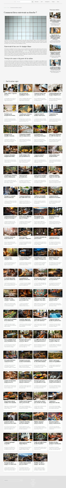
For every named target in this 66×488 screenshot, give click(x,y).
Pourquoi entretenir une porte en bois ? (40, 237)
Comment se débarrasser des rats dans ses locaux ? (54, 403)
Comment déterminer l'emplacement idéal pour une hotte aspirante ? (9, 157)
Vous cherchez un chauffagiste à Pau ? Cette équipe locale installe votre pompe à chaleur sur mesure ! (55, 37)
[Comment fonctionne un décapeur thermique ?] (10, 211)
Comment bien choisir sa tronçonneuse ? (54, 278)
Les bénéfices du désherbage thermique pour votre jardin (40, 136)
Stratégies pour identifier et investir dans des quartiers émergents (9, 136)
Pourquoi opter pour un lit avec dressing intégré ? (40, 279)
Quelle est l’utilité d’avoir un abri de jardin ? (40, 443)
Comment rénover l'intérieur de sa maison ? (55, 197)
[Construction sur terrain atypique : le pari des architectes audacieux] (55, 48)
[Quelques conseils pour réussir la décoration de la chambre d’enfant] (55, 375)
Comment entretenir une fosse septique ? (24, 422)
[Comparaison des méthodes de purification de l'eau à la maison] (55, 108)
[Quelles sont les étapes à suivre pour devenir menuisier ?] (25, 395)
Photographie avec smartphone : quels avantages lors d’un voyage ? (39, 218)
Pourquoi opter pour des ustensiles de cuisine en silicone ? (40, 382)
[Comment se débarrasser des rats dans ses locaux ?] (55, 395)
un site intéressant (26, 51)
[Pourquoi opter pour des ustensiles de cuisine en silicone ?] (40, 375)
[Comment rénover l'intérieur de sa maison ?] (55, 190)
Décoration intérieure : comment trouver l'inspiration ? (10, 362)
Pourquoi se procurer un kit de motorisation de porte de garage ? (24, 362)
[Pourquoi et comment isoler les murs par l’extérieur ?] (10, 190)
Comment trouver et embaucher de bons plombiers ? (54, 238)
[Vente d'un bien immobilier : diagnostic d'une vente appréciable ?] (25, 231)
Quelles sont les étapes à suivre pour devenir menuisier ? (25, 403)
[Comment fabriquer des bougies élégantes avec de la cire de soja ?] (55, 88)
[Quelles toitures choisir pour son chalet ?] (25, 457)
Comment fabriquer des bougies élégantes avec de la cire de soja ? (55, 95)
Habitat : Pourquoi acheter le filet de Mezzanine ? (38, 423)
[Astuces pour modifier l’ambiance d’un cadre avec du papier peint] (40, 293)
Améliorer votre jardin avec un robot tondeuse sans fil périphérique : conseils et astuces (40, 198)
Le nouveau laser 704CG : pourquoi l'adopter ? (25, 258)
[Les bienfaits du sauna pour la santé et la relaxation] (25, 293)
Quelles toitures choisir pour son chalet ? (25, 463)
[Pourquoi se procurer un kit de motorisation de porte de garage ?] (25, 354)
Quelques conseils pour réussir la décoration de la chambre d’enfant (55, 382)
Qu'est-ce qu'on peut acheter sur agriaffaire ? (55, 361)
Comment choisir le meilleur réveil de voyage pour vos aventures (39, 157)
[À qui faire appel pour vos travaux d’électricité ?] (25, 313)
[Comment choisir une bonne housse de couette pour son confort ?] (10, 231)
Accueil (5, 7)
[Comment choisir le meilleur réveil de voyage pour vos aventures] (40, 149)
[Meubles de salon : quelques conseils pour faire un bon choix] (55, 436)
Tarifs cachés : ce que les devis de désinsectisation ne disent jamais (55, 21)
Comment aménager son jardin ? (9, 443)
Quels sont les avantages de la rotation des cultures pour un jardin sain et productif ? (10, 321)
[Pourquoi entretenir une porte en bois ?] (40, 231)
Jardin (42, 1)
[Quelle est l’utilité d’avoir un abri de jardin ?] (40, 436)
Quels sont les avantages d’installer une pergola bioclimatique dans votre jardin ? (40, 177)
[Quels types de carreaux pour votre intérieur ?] (40, 313)
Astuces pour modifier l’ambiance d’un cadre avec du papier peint (39, 300)
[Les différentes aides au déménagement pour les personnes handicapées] (40, 334)
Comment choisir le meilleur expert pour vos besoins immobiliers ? (40, 116)
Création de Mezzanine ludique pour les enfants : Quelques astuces (10, 383)
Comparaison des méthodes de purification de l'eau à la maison (55, 116)
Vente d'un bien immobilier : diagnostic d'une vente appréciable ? (25, 239)
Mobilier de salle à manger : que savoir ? (39, 463)
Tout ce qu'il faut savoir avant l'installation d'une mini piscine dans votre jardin (10, 341)
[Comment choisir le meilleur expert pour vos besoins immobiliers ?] (40, 108)
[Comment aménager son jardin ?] (10, 436)
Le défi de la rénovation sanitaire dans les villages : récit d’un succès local (55, 68)
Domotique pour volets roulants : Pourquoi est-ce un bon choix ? (40, 259)
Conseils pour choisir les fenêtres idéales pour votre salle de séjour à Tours (10, 177)
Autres (58, 1)
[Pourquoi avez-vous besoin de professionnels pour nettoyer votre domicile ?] (55, 211)
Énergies (53, 1)
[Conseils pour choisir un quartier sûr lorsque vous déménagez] (25, 108)
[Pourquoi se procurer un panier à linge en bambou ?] (55, 334)
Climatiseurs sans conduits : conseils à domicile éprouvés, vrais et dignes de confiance (10, 300)
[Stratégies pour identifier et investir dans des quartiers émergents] (10, 129)
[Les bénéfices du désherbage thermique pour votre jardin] (40, 129)
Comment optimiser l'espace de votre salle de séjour (55, 177)
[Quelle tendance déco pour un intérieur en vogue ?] (25, 149)
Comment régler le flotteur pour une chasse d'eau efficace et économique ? (10, 424)
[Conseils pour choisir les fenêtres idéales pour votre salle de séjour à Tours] (10, 170)
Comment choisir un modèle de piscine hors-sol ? (55, 321)
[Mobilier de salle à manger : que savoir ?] (40, 457)
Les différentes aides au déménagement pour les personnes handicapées (40, 341)
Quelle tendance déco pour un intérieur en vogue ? (24, 156)
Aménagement (47, 1)
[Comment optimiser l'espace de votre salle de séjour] (55, 170)
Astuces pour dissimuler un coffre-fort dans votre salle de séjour (55, 136)
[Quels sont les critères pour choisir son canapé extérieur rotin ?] (40, 395)
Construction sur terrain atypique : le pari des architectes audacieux (55, 53)
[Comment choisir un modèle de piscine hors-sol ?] (55, 313)
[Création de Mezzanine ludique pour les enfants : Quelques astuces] (10, 375)
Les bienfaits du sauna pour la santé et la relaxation (25, 300)
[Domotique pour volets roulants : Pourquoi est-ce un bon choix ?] (40, 252)
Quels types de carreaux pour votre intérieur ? (40, 320)
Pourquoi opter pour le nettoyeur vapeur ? (25, 340)
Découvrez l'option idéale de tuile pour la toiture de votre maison (55, 423)
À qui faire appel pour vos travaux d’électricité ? (25, 321)
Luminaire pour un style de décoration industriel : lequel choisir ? (40, 362)
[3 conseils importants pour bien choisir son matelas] (10, 272)
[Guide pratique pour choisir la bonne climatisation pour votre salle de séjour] (55, 149)
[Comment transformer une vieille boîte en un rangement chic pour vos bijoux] (25, 190)
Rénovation (36, 1)
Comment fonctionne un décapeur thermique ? (10, 217)
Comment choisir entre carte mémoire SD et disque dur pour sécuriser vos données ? (40, 95)
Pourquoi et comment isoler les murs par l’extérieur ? (9, 197)
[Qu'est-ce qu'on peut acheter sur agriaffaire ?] (55, 354)
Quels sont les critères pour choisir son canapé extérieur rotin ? (40, 403)
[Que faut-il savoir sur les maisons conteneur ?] (25, 375)
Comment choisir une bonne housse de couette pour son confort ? (9, 239)
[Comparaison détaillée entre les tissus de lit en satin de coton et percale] (25, 129)
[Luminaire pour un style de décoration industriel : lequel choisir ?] (40, 354)
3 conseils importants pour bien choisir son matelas (9, 279)
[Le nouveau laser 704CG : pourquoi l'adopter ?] (25, 252)
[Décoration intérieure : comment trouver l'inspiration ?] (10, 354)
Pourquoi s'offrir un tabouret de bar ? (54, 299)
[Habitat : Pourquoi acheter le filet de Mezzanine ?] (40, 416)
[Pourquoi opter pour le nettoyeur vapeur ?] (25, 334)
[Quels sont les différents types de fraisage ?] (25, 211)
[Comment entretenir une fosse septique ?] (25, 416)
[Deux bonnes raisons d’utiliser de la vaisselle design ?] (10, 395)
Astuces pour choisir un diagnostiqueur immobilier (25, 444)
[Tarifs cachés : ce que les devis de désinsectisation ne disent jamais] (55, 15)
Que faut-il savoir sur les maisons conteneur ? (25, 381)
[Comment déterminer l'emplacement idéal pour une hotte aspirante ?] (10, 149)
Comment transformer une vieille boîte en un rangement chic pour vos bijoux (25, 198)
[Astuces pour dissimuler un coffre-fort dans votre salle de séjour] (55, 129)
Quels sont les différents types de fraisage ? (25, 217)
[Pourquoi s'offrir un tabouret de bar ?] (55, 293)
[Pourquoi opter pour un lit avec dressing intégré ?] (40, 272)
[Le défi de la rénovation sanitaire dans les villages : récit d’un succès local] (55, 63)
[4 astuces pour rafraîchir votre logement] (10, 252)
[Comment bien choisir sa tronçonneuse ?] (55, 272)
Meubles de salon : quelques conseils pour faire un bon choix (55, 444)
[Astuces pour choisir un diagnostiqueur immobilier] (25, 436)
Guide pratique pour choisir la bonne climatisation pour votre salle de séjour (55, 157)
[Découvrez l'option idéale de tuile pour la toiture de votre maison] (55, 416)
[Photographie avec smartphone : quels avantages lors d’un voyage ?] (40, 211)
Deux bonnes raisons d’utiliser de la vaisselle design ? (10, 403)
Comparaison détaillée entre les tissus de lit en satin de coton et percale (25, 136)
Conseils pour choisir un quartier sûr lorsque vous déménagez (25, 115)
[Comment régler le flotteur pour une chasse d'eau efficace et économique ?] (10, 416)
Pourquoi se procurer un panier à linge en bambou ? (54, 341)
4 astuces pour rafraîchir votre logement (8, 259)
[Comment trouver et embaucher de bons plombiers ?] (55, 231)
